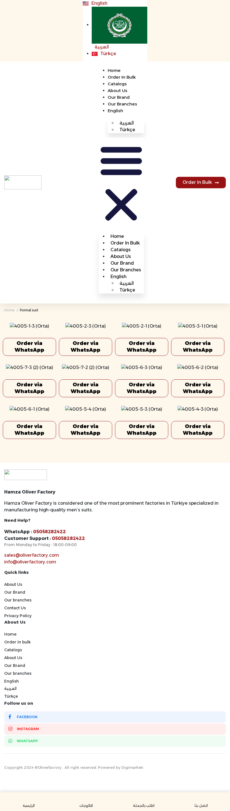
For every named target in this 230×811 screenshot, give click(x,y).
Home (114, 70)
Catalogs (117, 83)
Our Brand (119, 97)
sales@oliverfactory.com (31, 555)
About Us (117, 90)
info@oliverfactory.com (30, 562)
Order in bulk (122, 77)
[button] (121, 182)
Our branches (122, 104)
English (115, 110)
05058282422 (49, 531)
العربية (10, 688)
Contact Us (15, 607)
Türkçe (127, 129)
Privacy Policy (17, 615)
